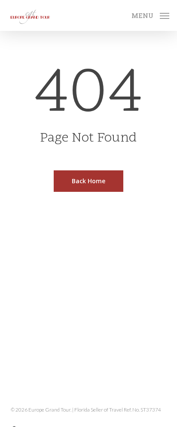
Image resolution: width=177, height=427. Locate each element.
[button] (150, 14)
